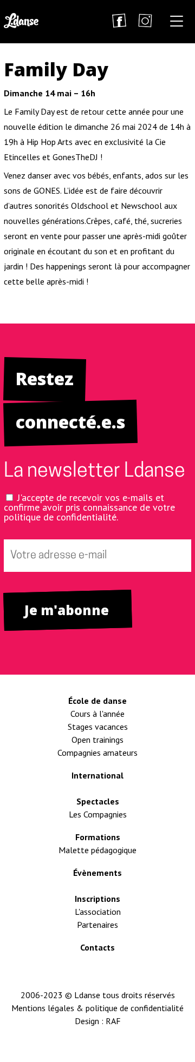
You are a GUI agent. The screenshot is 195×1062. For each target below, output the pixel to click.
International (97, 775)
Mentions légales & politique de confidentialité (97, 1007)
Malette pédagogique (97, 850)
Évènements (97, 872)
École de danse (97, 700)
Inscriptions (97, 898)
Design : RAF (98, 1020)
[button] (176, 23)
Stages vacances (98, 726)
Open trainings (97, 739)
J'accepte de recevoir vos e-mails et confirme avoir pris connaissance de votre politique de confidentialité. (89, 507)
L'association (98, 911)
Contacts (97, 947)
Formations (97, 837)
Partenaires (97, 924)
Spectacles (97, 801)
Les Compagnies (98, 814)
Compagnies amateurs (97, 752)
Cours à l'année (97, 713)
